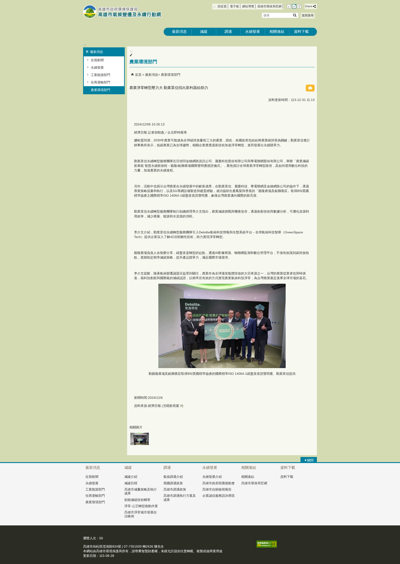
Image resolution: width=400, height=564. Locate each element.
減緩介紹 (130, 477)
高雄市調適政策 (174, 489)
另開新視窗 (171, 406)
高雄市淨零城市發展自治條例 (140, 514)
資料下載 (301, 32)
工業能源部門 (100, 75)
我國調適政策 (173, 483)
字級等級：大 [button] (299, 6)
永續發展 (252, 32)
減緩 (203, 32)
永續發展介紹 (212, 477)
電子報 (234, 6)
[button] (294, 15)
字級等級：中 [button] (294, 6)
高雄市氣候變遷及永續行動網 (122, 11)
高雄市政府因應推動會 (218, 483)
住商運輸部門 (100, 82)
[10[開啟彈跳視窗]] (139, 439)
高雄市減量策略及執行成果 (140, 491)
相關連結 (276, 32)
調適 (228, 32)
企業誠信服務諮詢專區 (218, 495)
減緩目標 (130, 483)
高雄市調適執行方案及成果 (179, 497)
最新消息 (179, 32)
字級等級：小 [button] (289, 6)
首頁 (138, 74)
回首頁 (222, 6)
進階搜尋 (308, 15)
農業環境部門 (100, 90)
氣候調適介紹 (173, 477)
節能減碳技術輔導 (137, 500)
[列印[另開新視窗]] (310, 88)
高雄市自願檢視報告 (216, 489)
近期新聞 (97, 60)
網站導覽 (248, 6)
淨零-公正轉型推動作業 (141, 506)
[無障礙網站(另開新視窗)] (266, 546)
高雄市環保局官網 (269, 6)
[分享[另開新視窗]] (311, 6)
